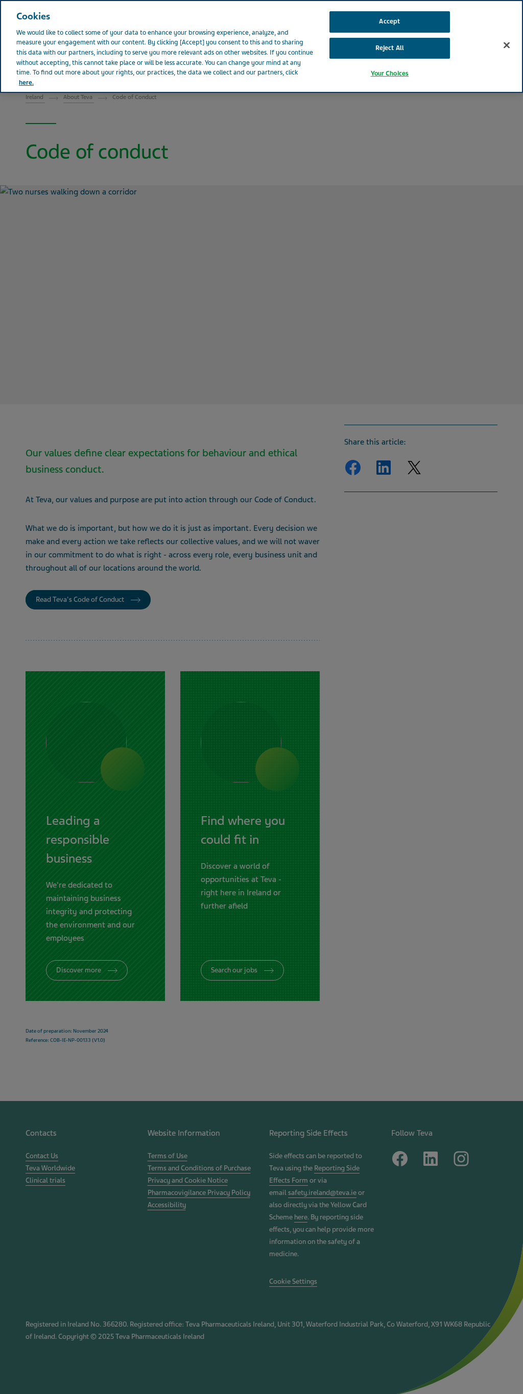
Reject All (389, 48)
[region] (261, 46)
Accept (389, 21)
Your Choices (390, 73)
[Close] (506, 45)
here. (26, 83)
